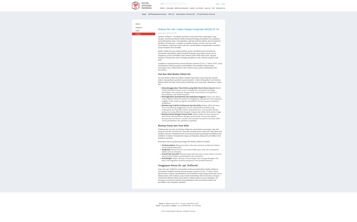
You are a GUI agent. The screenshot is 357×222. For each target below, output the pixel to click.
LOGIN (223, 4)
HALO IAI (207, 8)
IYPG (213, 8)
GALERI (192, 8)
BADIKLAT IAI (220, 8)
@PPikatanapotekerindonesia (157, 14)
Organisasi (139, 27)
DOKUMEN (170, 8)
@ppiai (144, 14)
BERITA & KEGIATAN (181, 8)
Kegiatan (138, 34)
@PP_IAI (171, 14)
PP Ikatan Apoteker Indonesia (206, 14)
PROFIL (162, 8)
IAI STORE (199, 8)
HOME (217, 4)
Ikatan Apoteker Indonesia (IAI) (185, 14)
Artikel (137, 31)
